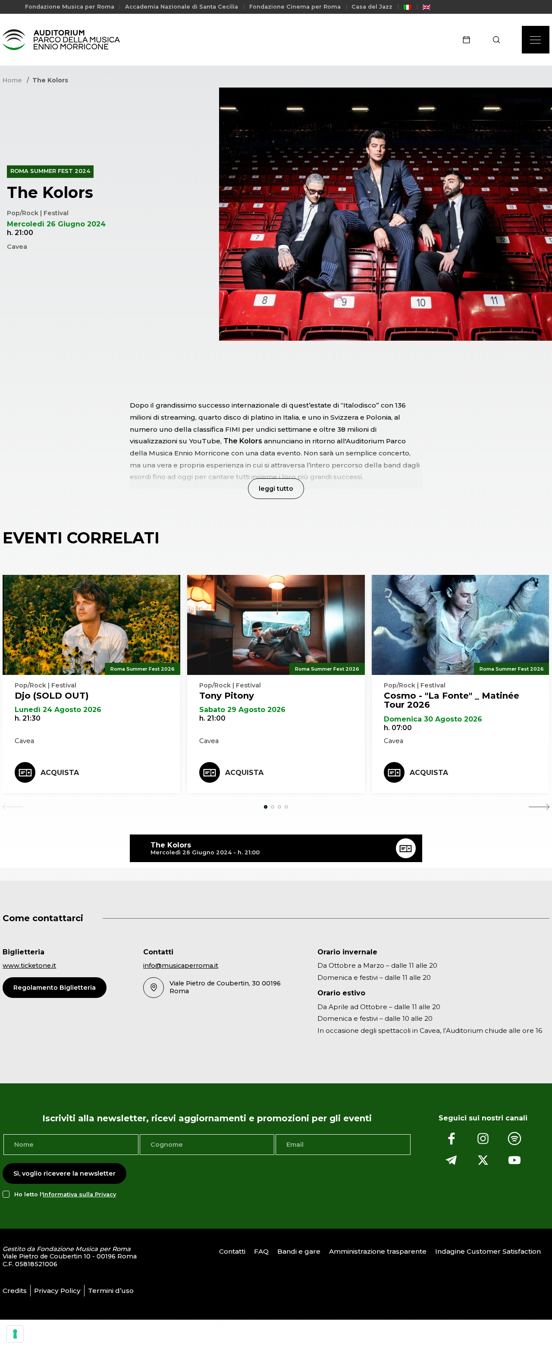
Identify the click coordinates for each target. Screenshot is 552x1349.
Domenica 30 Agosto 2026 (433, 719)
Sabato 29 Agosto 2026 (242, 710)
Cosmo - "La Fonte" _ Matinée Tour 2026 (451, 700)
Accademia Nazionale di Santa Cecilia (181, 6)
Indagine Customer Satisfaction (488, 1251)
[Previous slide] (13, 807)
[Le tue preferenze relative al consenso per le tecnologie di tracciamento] (15, 1334)
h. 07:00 (398, 728)
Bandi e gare (298, 1251)
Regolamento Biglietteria (54, 987)
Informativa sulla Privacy (79, 1194)
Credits (15, 1290)
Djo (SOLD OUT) (52, 695)
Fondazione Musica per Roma (69, 6)
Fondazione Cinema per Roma (295, 6)
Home (12, 80)
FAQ (261, 1251)
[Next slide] (539, 807)
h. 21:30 (28, 718)
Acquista (60, 773)
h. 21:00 (212, 718)
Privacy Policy (57, 1290)
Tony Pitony (226, 695)
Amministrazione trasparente (378, 1251)
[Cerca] (499, 39)
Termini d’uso (111, 1290)
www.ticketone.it (29, 965)
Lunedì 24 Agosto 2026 (58, 710)
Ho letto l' (65, 1194)
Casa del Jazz (371, 6)
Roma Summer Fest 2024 (50, 171)
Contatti (232, 1251)
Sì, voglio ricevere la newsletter (64, 1173)
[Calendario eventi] (469, 39)
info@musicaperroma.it (180, 965)
